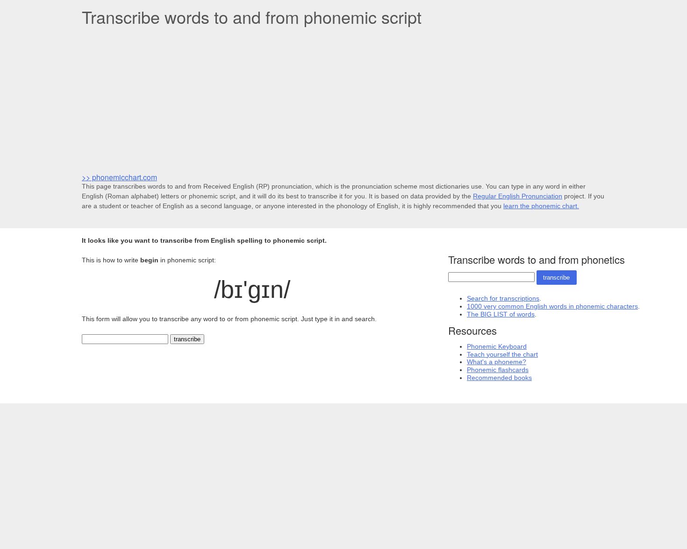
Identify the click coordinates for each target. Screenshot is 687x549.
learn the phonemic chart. (541, 206)
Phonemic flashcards (498, 369)
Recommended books (499, 377)
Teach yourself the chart (502, 354)
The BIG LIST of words (501, 314)
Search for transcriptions (503, 298)
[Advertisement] (343, 98)
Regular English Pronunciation (517, 196)
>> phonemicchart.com (119, 177)
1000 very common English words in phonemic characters (552, 306)
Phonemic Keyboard (497, 346)
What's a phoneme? (496, 362)
